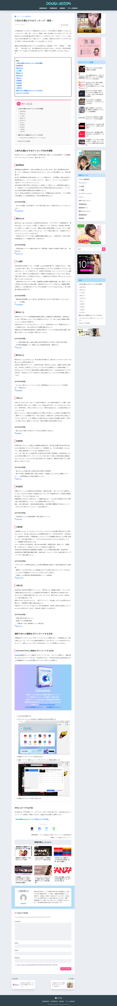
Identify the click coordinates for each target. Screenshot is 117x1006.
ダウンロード (67, 837)
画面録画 (62, 8)
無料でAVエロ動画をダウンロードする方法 (29, 90)
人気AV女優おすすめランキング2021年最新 (29, 63)
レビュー (81, 197)
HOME (59, 998)
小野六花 (19, 88)
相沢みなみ (19, 68)
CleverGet (18, 655)
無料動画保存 (43, 8)
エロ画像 (81, 190)
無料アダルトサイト (56, 835)
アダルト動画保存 (72, 8)
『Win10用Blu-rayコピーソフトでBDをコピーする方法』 (32, 819)
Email (17, 950)
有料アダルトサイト (85, 200)
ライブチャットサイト (85, 193)
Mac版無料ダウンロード (53, 707)
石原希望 (19, 80)
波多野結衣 (19, 65)
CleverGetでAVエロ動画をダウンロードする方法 (33, 137)
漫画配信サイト (83, 207)
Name (17, 943)
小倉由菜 (19, 85)
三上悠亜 (19, 70)
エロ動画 (59, 837)
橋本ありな (19, 73)
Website (17, 958)
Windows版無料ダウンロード (34, 707)
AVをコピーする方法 (22, 93)
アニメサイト (83, 183)
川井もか (19, 78)
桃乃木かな (19, 75)
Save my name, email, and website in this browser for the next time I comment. (37, 965)
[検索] (103, 249)
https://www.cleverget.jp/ (47, 704)
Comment (18, 921)
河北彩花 (19, 83)
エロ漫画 (81, 186)
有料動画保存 (53, 8)
